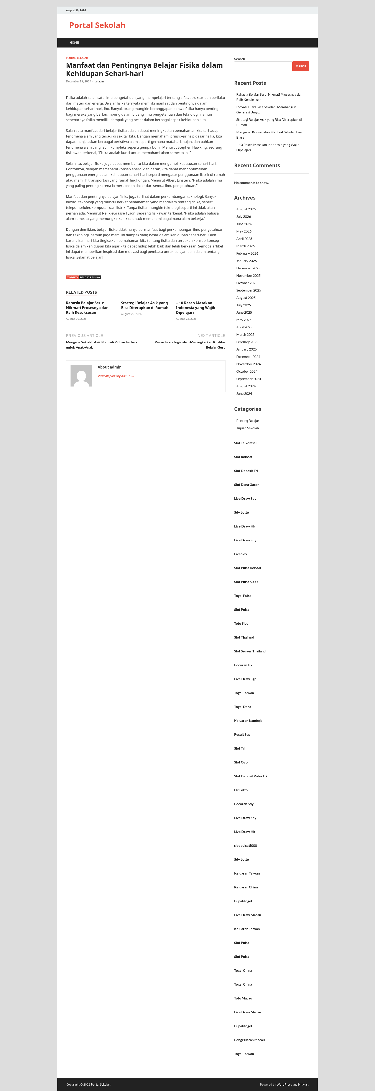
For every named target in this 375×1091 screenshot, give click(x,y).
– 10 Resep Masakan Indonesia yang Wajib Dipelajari (195, 307)
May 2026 (244, 231)
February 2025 (247, 342)
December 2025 (248, 268)
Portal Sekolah (97, 25)
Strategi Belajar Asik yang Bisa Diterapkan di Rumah (144, 305)
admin (102, 81)
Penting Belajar (77, 57)
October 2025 (246, 283)
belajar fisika (90, 277)
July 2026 (243, 216)
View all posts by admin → (116, 376)
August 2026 (246, 209)
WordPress (284, 1084)
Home (74, 42)
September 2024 (248, 379)
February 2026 (247, 253)
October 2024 (246, 371)
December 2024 (248, 356)
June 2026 (244, 224)
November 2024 (248, 364)
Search (239, 59)
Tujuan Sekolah (247, 428)
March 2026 (245, 246)
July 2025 (243, 305)
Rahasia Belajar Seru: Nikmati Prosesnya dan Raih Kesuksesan (87, 307)
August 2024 (246, 386)
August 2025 (246, 297)
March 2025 (245, 334)
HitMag (303, 1084)
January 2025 (246, 349)
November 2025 (248, 275)
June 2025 (244, 312)
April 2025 (244, 327)
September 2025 (248, 290)
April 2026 (244, 238)
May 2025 (244, 320)
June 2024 (244, 393)
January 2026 (246, 261)
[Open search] (307, 43)
